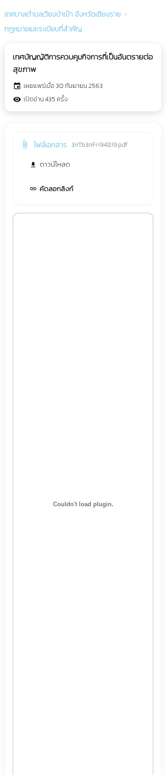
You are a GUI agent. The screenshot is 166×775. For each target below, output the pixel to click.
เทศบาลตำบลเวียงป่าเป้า (63, 13)
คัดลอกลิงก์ (51, 188)
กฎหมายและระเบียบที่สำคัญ (43, 28)
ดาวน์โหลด (50, 164)
